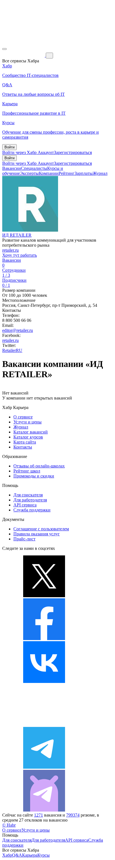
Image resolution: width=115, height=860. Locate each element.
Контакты (22, 447)
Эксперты (29, 173)
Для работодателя (30, 500)
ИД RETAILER (17, 235)
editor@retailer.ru (17, 330)
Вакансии (11, 168)
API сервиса (25, 505)
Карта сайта (24, 442)
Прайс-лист (24, 538)
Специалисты (34, 168)
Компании (49, 173)
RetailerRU (12, 350)
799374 (73, 815)
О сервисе (23, 417)
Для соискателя (28, 495)
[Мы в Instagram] (44, 724)
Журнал (100, 173)
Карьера (29, 855)
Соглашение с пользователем (41, 528)
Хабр (7, 855)
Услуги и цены (27, 422)
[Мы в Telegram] (44, 767)
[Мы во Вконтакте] (44, 681)
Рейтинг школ (26, 471)
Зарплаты (84, 173)
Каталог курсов (28, 437)
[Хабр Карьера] (24, 55)
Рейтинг (67, 173)
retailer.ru (10, 250)
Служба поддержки (32, 510)
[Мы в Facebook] (44, 638)
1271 (38, 815)
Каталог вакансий (30, 432)
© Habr (9, 825)
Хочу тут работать (19, 255)
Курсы (43, 855)
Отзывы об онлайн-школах (39, 466)
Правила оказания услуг (36, 533)
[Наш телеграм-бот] (44, 810)
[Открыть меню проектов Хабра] (4, 49)
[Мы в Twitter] (44, 595)
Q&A (17, 855)
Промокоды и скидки (33, 476)
